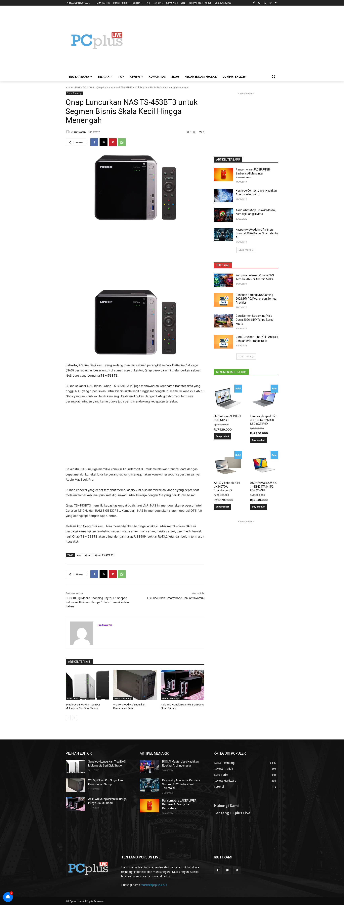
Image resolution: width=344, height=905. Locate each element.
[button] (273, 76)
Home (69, 87)
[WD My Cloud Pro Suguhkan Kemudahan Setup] (135, 685)
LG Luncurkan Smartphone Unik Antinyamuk (175, 598)
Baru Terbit (72, 698)
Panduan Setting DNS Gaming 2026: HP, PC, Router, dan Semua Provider (256, 298)
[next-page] (74, 717)
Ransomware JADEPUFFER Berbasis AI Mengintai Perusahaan (253, 173)
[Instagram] (259, 3)
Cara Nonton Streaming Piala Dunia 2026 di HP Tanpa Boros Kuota (254, 319)
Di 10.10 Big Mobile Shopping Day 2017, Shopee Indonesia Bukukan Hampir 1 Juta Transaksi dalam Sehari (98, 602)
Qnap (88, 555)
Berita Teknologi (84, 87)
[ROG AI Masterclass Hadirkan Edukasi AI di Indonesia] (149, 766)
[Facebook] (254, 3)
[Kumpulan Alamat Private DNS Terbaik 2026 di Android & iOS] (223, 280)
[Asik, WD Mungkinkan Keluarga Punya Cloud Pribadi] (182, 685)
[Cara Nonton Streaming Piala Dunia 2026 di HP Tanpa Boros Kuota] (223, 320)
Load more (244, 249)
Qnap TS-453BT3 (104, 555)
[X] (265, 3)
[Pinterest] (113, 142)
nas (79, 555)
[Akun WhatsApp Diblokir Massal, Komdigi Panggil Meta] (223, 215)
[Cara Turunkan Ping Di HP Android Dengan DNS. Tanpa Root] (223, 342)
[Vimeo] (270, 3)
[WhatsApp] (122, 142)
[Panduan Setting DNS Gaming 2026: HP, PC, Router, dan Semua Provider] (223, 300)
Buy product (222, 436)
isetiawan (80, 131)
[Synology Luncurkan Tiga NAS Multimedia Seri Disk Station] (87, 685)
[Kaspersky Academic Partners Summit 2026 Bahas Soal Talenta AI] (223, 234)
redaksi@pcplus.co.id (154, 885)
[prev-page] (68, 717)
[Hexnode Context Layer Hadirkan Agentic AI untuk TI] (223, 195)
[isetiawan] (68, 132)
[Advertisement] (203, 40)
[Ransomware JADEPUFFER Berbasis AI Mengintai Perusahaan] (223, 174)
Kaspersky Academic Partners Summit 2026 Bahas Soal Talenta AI (257, 233)
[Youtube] (276, 3)
